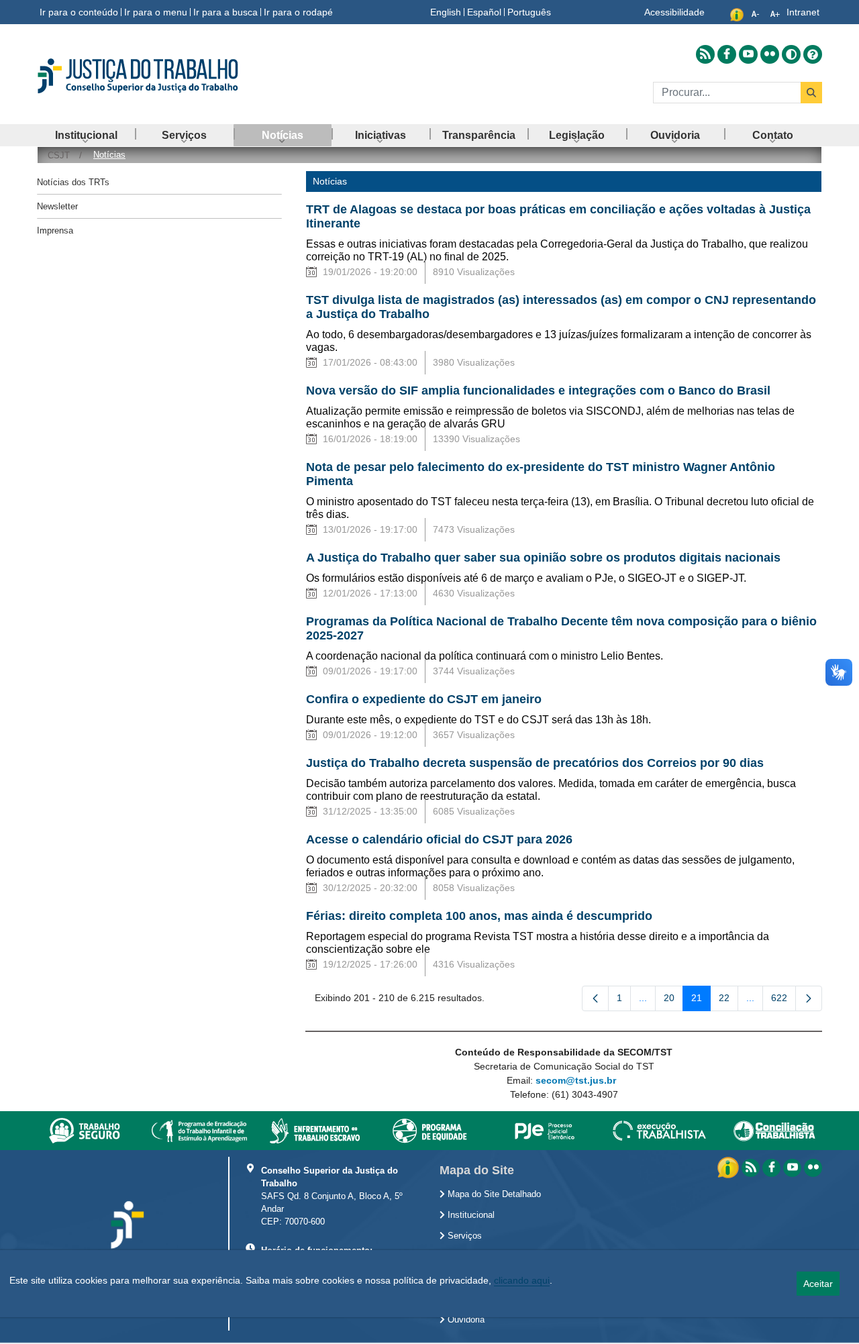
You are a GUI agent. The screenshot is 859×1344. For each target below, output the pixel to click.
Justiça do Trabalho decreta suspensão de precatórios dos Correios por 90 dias (535, 763)
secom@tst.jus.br (576, 1080)
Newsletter (57, 206)
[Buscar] (811, 92)
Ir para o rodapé (298, 12)
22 (728, 1000)
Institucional (470, 1215)
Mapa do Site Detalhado (493, 1194)
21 (701, 1000)
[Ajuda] (812, 54)
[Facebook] (771, 1168)
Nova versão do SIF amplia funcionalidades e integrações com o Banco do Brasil (538, 390)
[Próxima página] (808, 998)
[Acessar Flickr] (769, 54)
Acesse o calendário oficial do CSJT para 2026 (439, 839)
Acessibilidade (674, 12)
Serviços (463, 1236)
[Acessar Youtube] (748, 54)
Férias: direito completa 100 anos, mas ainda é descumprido (479, 916)
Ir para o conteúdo (79, 12)
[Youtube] (792, 1168)
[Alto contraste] (791, 54)
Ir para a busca (225, 12)
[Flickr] (813, 1168)
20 (673, 1000)
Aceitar (818, 1283)
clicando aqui (522, 1280)
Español (484, 12)
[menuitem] (86, 135)
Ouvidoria (465, 1320)
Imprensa (55, 230)
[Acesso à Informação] (729, 1166)
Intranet (803, 12)
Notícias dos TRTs (73, 182)
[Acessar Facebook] (726, 54)
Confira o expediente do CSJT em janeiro (424, 699)
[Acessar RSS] (705, 54)
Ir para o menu (155, 12)
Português (529, 12)
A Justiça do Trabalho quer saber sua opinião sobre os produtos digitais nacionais (543, 557)
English (445, 12)
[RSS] (751, 1168)
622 (783, 1000)
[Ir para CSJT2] (161, 75)
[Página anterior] (595, 998)
